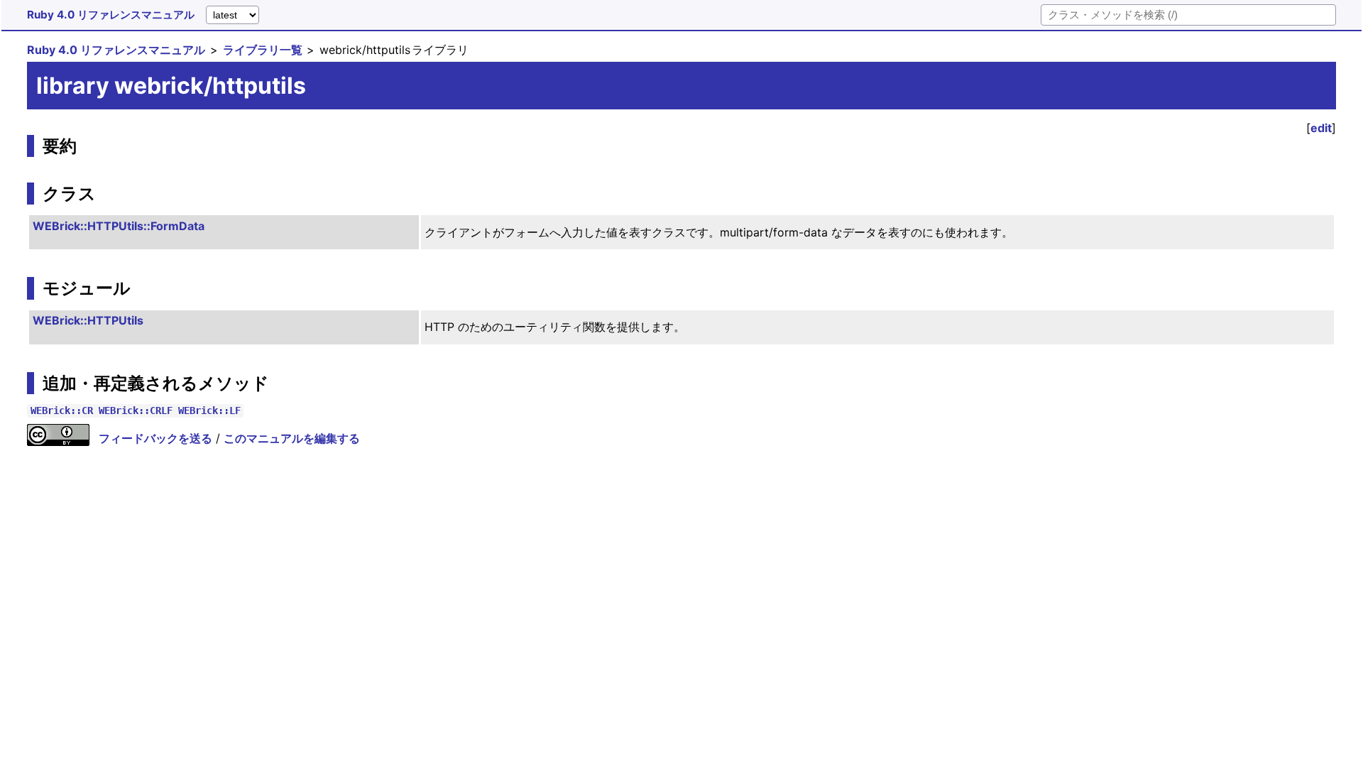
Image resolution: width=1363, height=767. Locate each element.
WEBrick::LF (209, 411)
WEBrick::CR (62, 411)
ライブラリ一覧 (262, 50)
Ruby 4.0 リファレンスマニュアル (111, 14)
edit (1321, 128)
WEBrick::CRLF (136, 411)
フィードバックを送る (155, 438)
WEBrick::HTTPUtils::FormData (118, 226)
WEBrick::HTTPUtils (88, 320)
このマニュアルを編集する (292, 438)
